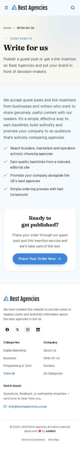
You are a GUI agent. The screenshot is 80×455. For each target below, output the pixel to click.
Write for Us (52, 358)
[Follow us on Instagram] (28, 329)
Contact (49, 366)
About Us (50, 350)
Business (9, 358)
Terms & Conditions (33, 439)
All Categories (53, 373)
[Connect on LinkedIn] (38, 329)
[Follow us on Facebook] (7, 329)
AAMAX (51, 431)
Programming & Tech (17, 366)
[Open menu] (6, 7)
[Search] (73, 7)
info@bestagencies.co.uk (28, 406)
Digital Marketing (14, 350)
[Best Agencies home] (29, 7)
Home (7, 28)
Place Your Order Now (37, 259)
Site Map (53, 439)
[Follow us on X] (17, 329)
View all (9, 373)
